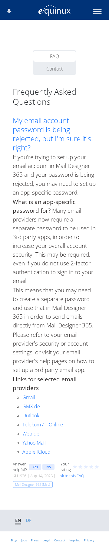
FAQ (54, 56)
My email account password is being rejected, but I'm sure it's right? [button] (52, 134)
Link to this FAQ (70, 475)
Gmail (28, 397)
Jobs (24, 540)
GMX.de (31, 406)
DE (28, 520)
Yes (35, 467)
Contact (54, 68)
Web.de (30, 433)
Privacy (89, 540)
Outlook (30, 415)
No (48, 467)
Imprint (74, 540)
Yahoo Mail (34, 442)
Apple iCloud (36, 451)
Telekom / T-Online (42, 424)
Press (35, 540)
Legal (46, 540)
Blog (14, 540)
